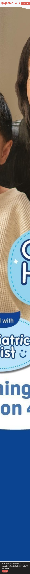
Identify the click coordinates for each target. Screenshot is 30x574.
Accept (4, 571)
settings (7, 568)
